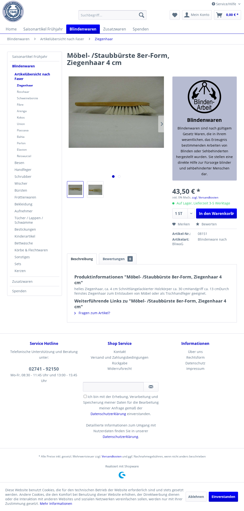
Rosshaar (23, 92)
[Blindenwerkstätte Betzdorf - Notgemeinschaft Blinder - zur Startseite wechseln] (13, 11)
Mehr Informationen (56, 503)
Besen (19, 162)
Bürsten (21, 190)
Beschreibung (82, 259)
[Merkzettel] (175, 15)
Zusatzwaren (22, 281)
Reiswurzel (24, 156)
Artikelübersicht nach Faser (32, 76)
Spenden (19, 291)
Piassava (23, 130)
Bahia (21, 137)
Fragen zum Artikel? (94, 313)
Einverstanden (223, 496)
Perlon (21, 143)
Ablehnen (196, 496)
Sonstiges (22, 257)
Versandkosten (112, 456)
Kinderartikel (25, 236)
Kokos (21, 117)
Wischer (21, 183)
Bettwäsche (24, 243)
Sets (18, 264)
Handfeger (23, 169)
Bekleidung (23, 204)
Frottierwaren (25, 197)
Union (21, 124)
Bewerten (209, 224)
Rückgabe (119, 363)
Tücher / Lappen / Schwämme (29, 220)
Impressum (195, 368)
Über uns (195, 351)
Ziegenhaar (25, 85)
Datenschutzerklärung (108, 414)
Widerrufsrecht (119, 368)
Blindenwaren (23, 66)
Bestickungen (25, 229)
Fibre (20, 105)
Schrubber (23, 176)
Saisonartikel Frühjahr (29, 56)
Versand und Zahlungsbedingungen (119, 357)
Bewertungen (117, 259)
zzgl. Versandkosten (205, 197)
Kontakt (120, 351)
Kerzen (20, 270)
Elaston (22, 150)
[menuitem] (112, 15)
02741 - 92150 (44, 369)
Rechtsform (195, 357)
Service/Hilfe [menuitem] (226, 4)
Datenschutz (195, 363)
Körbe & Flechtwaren (31, 250)
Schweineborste (27, 98)
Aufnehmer (24, 211)
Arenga (22, 111)
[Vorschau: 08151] (75, 189)
